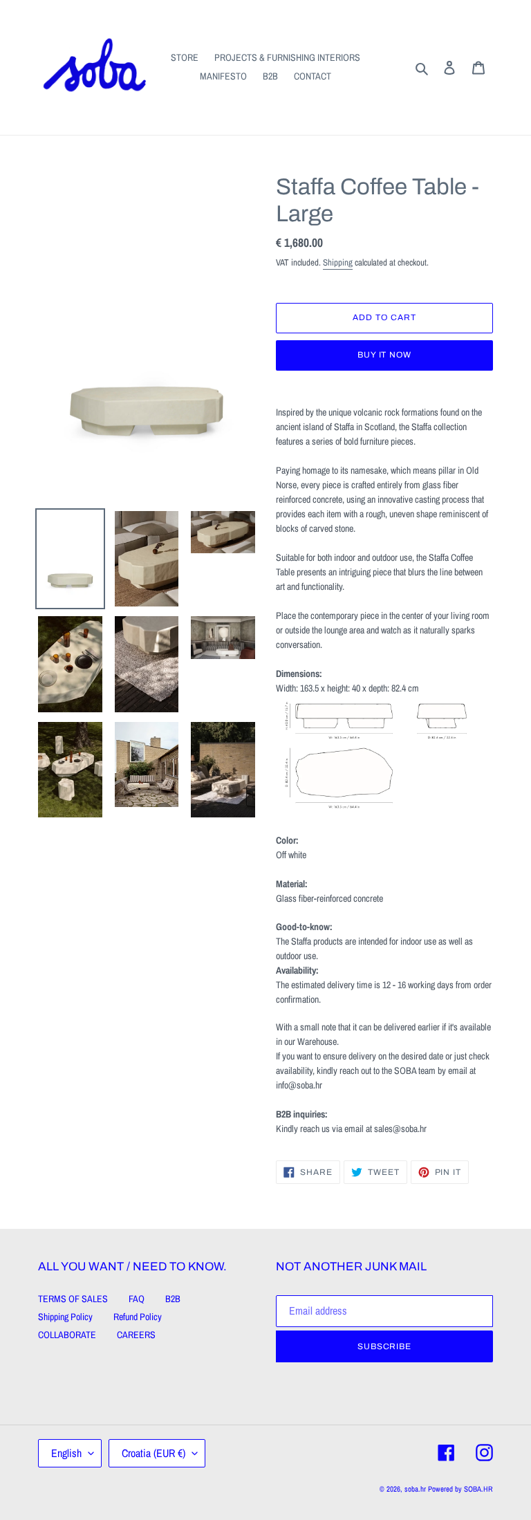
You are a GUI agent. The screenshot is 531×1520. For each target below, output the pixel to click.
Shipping (338, 262)
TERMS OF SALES (73, 1298)
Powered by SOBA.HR (460, 1489)
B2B (172, 1298)
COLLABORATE (67, 1334)
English (66, 1453)
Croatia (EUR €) (153, 1453)
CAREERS (136, 1334)
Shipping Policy (65, 1316)
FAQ (137, 1298)
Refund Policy (137, 1316)
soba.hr (415, 1489)
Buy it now (384, 355)
